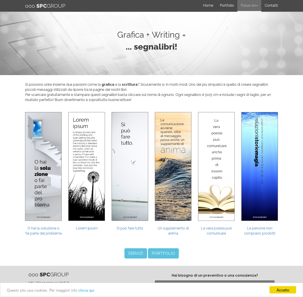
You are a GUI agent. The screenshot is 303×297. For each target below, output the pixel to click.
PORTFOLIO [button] (163, 253)
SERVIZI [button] (135, 253)
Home (208, 5)
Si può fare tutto (130, 228)
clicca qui (86, 290)
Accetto (283, 290)
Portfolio (227, 5)
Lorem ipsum (87, 228)
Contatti (271, 5)
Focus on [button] (248, 5)
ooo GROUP (45, 6)
